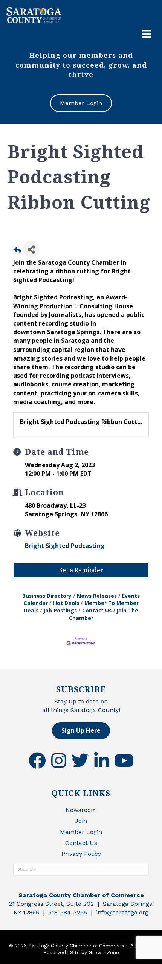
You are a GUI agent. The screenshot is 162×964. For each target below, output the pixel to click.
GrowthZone (104, 952)
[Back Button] (17, 251)
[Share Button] (31, 249)
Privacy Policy (81, 853)
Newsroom (81, 809)
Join (81, 820)
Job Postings (60, 610)
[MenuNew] (146, 33)
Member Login (81, 832)
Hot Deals (66, 602)
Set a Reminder (81, 570)
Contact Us (97, 610)
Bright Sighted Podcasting (65, 546)
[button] (81, 730)
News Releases (97, 595)
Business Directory (47, 595)
